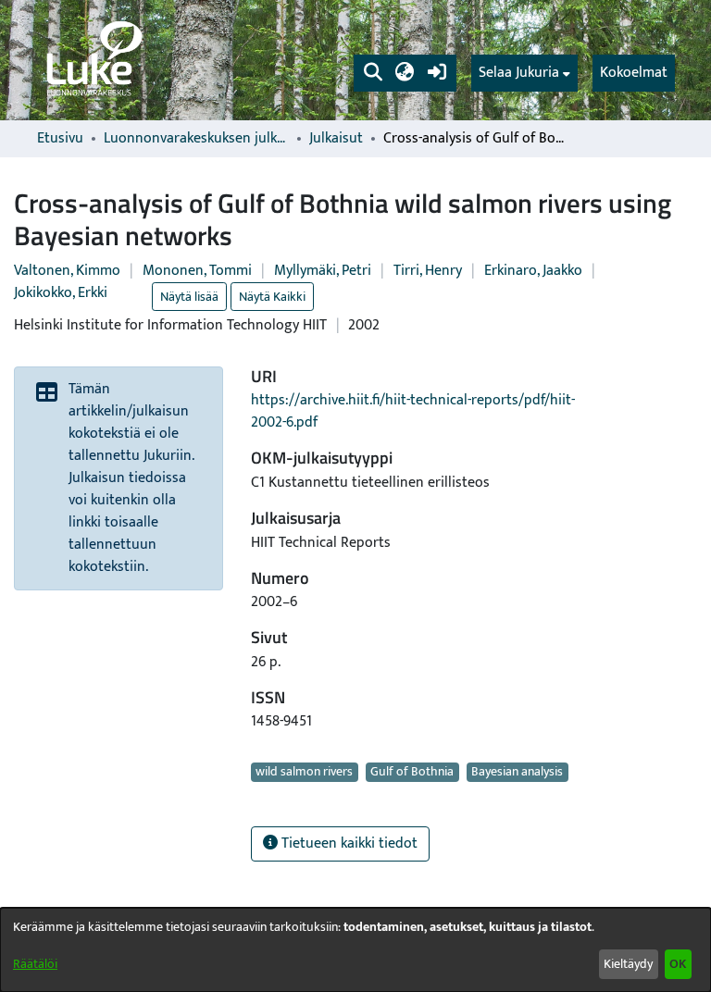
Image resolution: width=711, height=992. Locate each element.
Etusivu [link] (60, 139)
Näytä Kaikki (272, 296)
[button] (372, 73)
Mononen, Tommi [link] (197, 270)
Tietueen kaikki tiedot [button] (348, 843)
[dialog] (355, 950)
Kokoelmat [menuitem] (633, 72)
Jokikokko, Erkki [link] (60, 292)
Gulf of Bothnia (412, 772)
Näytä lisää (189, 296)
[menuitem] (524, 73)
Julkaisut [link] (336, 139)
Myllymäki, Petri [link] (322, 270)
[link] (92, 60)
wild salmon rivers (304, 772)
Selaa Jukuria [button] (519, 73)
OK (677, 963)
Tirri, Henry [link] (427, 270)
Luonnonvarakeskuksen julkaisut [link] (196, 139)
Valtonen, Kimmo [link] (67, 270)
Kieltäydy (628, 963)
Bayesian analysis (517, 772)
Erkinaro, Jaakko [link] (533, 270)
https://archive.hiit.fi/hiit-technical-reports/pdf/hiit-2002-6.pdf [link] (413, 411)
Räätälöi (35, 963)
